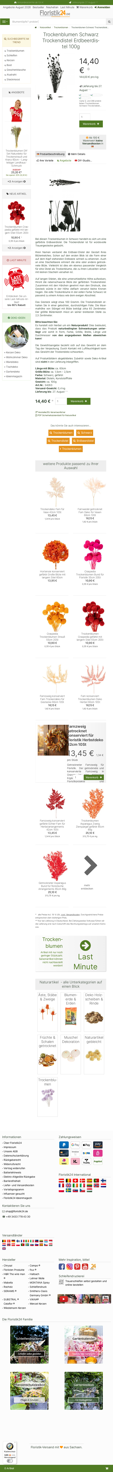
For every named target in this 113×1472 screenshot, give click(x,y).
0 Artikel (9, 1468)
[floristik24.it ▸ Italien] (83, 1185)
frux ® (33, 1269)
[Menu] (5, 21)
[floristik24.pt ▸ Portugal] (97, 1181)
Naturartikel (45, 27)
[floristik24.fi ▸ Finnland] (104, 1181)
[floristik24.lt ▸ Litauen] (90, 1185)
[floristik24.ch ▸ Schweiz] (76, 1181)
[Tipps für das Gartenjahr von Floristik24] (83, 1344)
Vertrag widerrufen (14, 1168)
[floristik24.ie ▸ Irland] (76, 1185)
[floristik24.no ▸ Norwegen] (97, 1185)
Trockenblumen (61, 27)
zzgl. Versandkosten (70, 914)
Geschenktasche (16, 69)
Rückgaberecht (12, 1159)
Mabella (8, 1282)
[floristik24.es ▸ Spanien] (90, 1181)
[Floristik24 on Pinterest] (77, 1267)
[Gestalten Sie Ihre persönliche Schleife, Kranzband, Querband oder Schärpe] (29, 1344)
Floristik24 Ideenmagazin (18, 1198)
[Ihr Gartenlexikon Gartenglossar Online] (83, 1391)
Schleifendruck (38, 1286)
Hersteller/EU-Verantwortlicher (51, 412)
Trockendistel (59, 440)
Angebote (65, 160)
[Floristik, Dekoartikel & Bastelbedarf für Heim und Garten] (56, 13)
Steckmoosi (13, 79)
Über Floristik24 (13, 1142)
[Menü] (15, 1443)
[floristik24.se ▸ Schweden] (69, 1190)
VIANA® (34, 1299)
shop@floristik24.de (16, 1211)
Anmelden (103, 7)
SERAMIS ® (10, 1291)
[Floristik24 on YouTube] (85, 1267)
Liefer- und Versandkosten (19, 1185)
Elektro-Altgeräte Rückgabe (19, 1176)
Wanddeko (11, 361)
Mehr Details (77, 154)
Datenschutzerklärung (16, 1155)
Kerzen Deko (12, 352)
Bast (9, 65)
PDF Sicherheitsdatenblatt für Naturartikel (56, 415)
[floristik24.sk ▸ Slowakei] (76, 1190)
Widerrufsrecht (12, 1164)
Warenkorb (86, 7)
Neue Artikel (18, 193)
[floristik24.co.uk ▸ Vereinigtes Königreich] (69, 1185)
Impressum (10, 1147)
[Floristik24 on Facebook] (62, 1267)
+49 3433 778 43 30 (18, 1216)
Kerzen (10, 60)
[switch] (10, 1461)
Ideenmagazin (13, 376)
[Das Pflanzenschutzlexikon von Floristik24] (29, 1391)
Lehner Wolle (37, 1278)
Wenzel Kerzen (38, 1303)
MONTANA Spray (40, 1282)
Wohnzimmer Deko (16, 357)
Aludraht (11, 74)
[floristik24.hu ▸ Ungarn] (90, 1190)
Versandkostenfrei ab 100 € (30, 2)
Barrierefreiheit (12, 1181)
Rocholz (8, 1286)
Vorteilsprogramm (14, 1189)
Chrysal (8, 1265)
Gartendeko (12, 371)
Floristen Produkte (14, 1269)
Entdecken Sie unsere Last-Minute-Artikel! (16, 301)
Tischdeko (11, 366)
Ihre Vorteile (46, 160)
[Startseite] (36, 27)
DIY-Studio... (85, 160)
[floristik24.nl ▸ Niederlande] (104, 1185)
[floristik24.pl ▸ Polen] (62, 1190)
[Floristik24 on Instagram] (70, 1267)
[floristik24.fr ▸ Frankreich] (62, 1185)
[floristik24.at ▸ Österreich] (62, 1181)
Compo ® (35, 1265)
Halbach (34, 1274)
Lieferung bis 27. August (85, 2)
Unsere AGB (11, 1151)
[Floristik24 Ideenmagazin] (93, 1267)
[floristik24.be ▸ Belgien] (69, 1181)
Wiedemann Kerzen (15, 1307)
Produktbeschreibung (52, 154)
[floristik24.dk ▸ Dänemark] (83, 1181)
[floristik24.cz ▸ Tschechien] (83, 1190)
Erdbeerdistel (85, 440)
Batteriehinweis (12, 1172)
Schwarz (86, 432)
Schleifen (11, 55)
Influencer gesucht (14, 1193)
